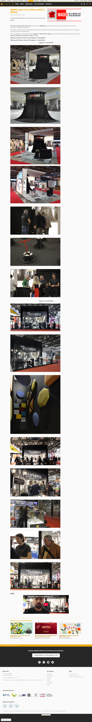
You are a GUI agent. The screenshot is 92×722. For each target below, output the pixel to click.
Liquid (48, 680)
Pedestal (49, 673)
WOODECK (21, 0)
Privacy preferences (47, 711)
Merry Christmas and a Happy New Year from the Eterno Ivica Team (46, 636)
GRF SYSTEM (15, 0)
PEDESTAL (9, 0)
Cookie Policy (33, 711)
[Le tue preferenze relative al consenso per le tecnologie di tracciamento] (6, 720)
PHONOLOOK (36, 0)
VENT (46, 0)
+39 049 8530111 (8, 675)
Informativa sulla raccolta (46, 714)
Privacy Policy (6, 711)
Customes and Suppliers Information (19, 711)
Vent (48, 685)
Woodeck (49, 677)
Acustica (49, 683)
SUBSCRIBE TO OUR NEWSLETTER (46, 655)
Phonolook (49, 681)
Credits (39, 711)
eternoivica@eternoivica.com (10, 677)
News (22, 4)
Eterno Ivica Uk (73, 673)
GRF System (50, 675)
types (17, 4)
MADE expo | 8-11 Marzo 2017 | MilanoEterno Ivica (7, 4)
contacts (48, 4)
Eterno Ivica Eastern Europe (76, 677)
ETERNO (26, 0)
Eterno (48, 678)
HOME (31, 0)
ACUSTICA (42, 0)
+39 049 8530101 (8, 673)
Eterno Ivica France (74, 675)
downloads (29, 4)
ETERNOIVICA (3, 0)
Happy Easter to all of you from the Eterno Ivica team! (20, 636)
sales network (39, 4)
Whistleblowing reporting (59, 711)
